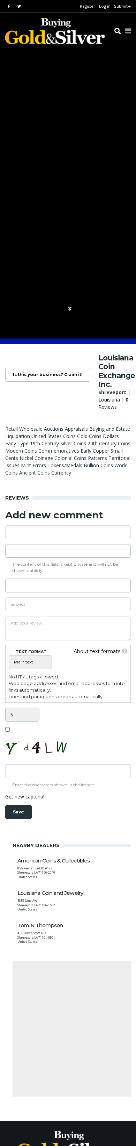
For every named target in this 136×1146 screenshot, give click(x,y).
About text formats (97, 651)
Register (87, 6)
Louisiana (109, 399)
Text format (31, 651)
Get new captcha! (24, 796)
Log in (105, 6)
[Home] (50, 31)
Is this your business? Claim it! (48, 374)
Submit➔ (122, 6)
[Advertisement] (68, 1029)
